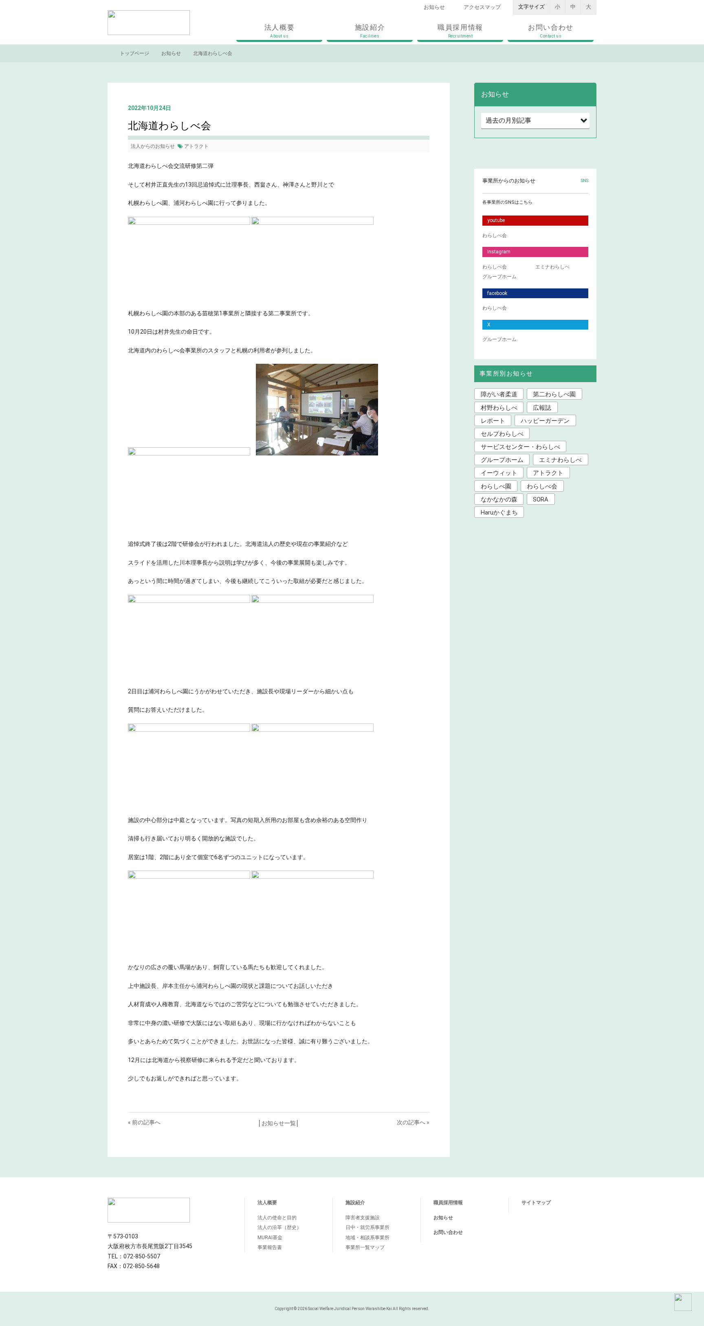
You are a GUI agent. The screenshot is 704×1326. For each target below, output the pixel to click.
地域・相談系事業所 (367, 1237)
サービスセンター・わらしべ (520, 447)
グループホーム (499, 276)
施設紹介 (370, 30)
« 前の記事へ (144, 1122)
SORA (540, 499)
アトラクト (196, 146)
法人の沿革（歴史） (279, 1227)
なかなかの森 (499, 499)
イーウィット (499, 473)
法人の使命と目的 (277, 1217)
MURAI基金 (269, 1237)
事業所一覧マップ (365, 1247)
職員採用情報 (460, 30)
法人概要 (279, 30)
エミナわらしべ (552, 267)
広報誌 (542, 407)
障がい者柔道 (499, 394)
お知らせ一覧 (279, 1123)
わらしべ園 (496, 486)
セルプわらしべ (502, 434)
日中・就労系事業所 (367, 1227)
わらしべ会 (494, 235)
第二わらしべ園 (554, 394)
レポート (493, 420)
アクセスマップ (482, 7)
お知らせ (434, 7)
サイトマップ (536, 1202)
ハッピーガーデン (545, 420)
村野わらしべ (499, 407)
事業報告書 (269, 1247)
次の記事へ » (413, 1122)
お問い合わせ (551, 30)
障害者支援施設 (362, 1217)
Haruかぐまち (499, 512)
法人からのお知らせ (153, 146)
